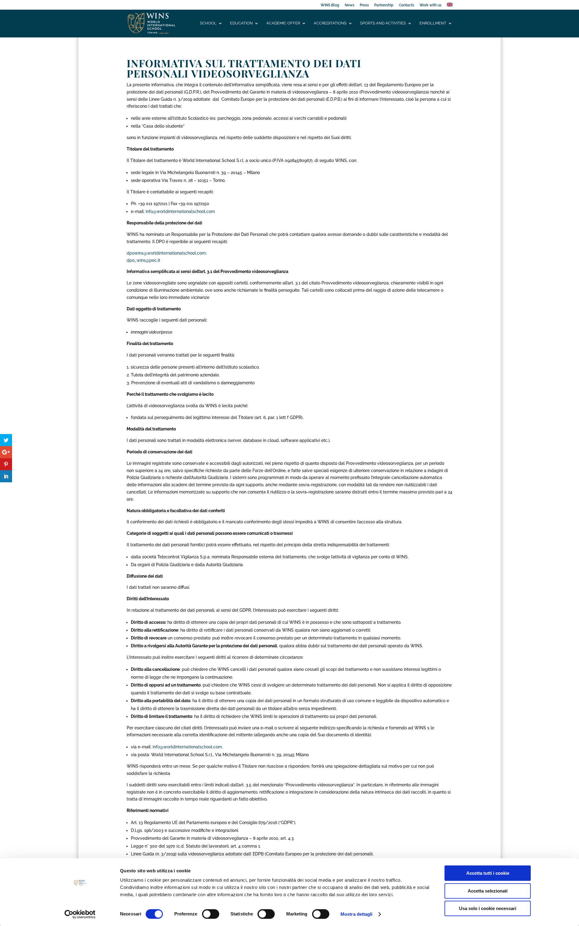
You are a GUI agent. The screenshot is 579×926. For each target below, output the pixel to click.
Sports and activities (383, 23)
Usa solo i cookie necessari (487, 908)
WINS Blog (330, 5)
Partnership (384, 5)
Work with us (430, 5)
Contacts (406, 5)
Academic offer (283, 23)
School (208, 23)
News (349, 5)
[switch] (210, 914)
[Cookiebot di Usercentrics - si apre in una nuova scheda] (80, 914)
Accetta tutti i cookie (487, 873)
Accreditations (330, 23)
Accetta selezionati (488, 890)
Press (364, 5)
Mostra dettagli (356, 914)
